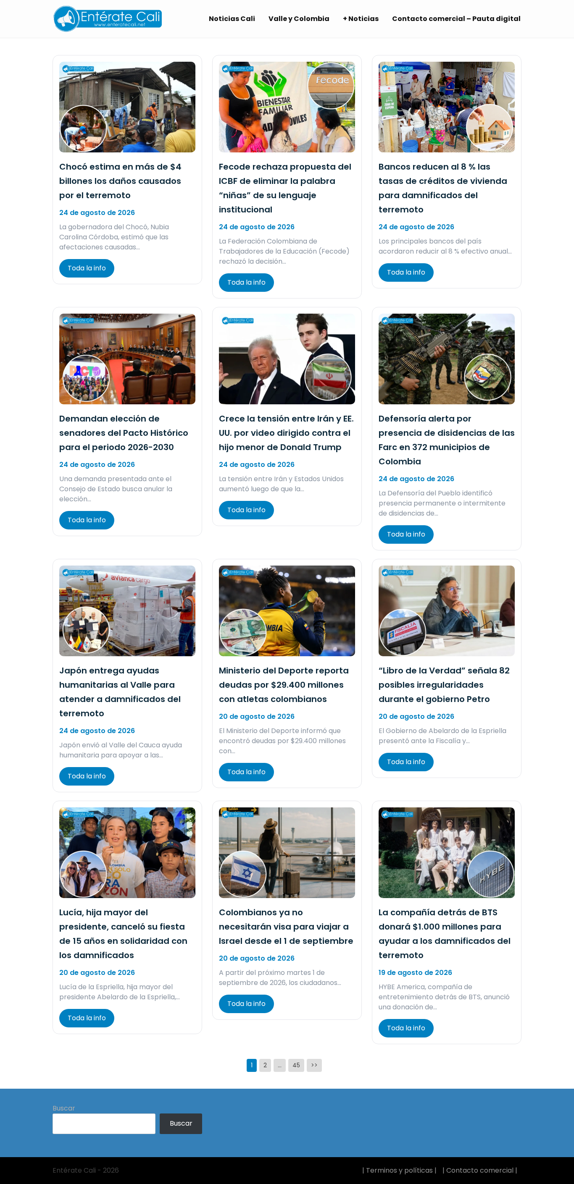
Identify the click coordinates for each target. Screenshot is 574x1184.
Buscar (64, 1108)
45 (296, 1065)
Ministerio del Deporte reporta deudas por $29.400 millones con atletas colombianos (284, 685)
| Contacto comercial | (479, 1170)
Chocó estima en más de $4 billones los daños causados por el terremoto (120, 181)
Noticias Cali (232, 19)
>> (314, 1065)
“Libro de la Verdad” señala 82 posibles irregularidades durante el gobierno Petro (444, 685)
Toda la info (87, 268)
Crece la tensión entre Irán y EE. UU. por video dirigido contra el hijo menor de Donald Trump (286, 433)
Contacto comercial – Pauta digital (456, 19)
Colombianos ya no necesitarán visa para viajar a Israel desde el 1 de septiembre (286, 926)
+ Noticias (361, 19)
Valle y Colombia (299, 19)
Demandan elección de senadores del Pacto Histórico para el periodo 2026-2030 (123, 433)
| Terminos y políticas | (399, 1170)
